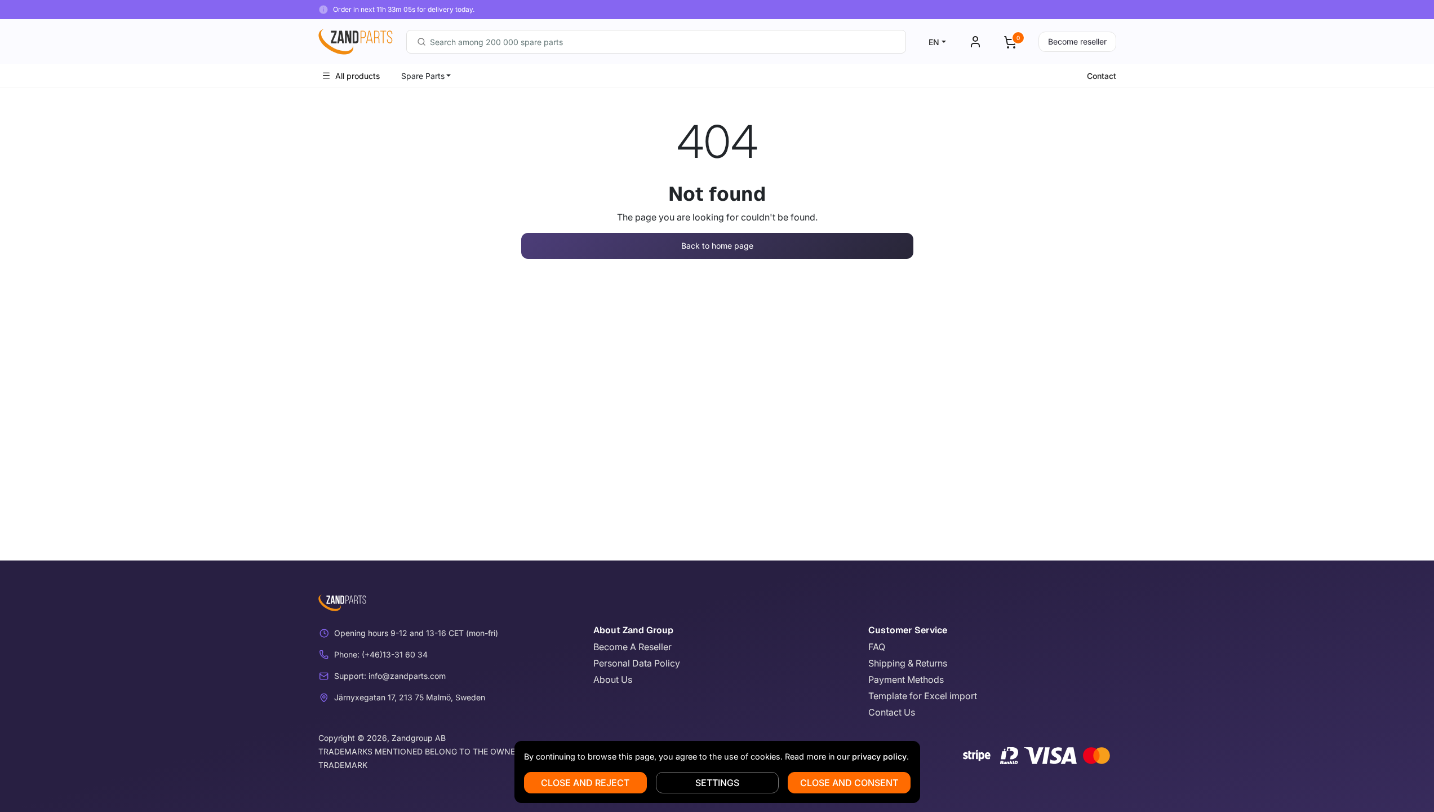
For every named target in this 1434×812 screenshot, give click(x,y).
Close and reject (585, 782)
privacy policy (879, 756)
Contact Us (891, 712)
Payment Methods (906, 679)
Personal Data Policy (636, 663)
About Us (612, 679)
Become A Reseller (632, 646)
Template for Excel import (922, 695)
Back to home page (717, 245)
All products (357, 76)
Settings (717, 782)
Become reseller (1077, 41)
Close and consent (849, 782)
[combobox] (656, 42)
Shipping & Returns (907, 663)
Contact (1101, 76)
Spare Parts (423, 76)
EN (934, 42)
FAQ (876, 646)
